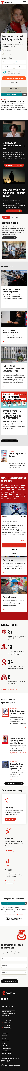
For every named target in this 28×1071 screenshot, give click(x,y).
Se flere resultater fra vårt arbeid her (9, 689)
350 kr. (7, 66)
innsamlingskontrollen (15, 1065)
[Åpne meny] (24, 2)
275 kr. (19, 62)
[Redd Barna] (8, 993)
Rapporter (4, 1038)
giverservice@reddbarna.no (8, 1010)
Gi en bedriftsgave (14, 88)
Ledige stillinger (5, 1045)
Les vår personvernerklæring (14, 91)
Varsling (4, 1043)
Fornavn (4, 958)
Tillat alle (14, 545)
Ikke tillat (14, 553)
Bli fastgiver (10, 819)
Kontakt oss (5, 1033)
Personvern (3, 1061)
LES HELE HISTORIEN (9, 237)
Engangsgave (8, 50)
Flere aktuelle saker (9, 441)
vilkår (8, 1061)
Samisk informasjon (6, 1053)
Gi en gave (7, 1020)
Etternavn (5, 965)
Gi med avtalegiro (14, 82)
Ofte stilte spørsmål (6, 1048)
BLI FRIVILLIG (9, 882)
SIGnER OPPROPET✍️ (14, 211)
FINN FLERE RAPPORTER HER (14, 783)
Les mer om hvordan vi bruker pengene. (14, 914)
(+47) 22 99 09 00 (7, 1006)
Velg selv (20, 66)
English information (6, 1051)
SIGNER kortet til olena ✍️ (14, 165)
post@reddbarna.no (6, 1011)
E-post (4, 972)
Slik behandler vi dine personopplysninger (10, 977)
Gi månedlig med (11, 78)
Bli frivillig (7, 1028)
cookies (12, 1061)
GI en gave (9, 850)
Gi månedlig (8, 54)
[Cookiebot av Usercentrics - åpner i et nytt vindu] (20, 517)
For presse (4, 1035)
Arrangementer (5, 1040)
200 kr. (7, 62)
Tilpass (13, 549)
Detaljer (22, 540)
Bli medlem (7, 1025)
